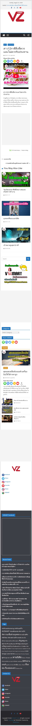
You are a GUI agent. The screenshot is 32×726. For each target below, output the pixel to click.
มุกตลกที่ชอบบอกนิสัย (11, 218)
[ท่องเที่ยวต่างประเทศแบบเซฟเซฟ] (7, 410)
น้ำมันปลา (24, 657)
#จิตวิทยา (5, 638)
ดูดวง (5, 44)
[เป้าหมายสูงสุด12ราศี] (16, 229)
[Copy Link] (14, 61)
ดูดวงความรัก (9, 657)
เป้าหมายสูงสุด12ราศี (11, 245)
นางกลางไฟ (7, 159)
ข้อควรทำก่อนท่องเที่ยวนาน (21, 400)
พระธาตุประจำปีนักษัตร (12, 661)
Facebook (7, 474)
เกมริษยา (20, 664)
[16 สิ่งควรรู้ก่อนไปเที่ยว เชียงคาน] (7, 419)
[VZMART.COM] (4, 35)
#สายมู (18, 644)
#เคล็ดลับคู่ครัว (24, 644)
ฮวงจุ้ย (16, 665)
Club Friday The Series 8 (7, 651)
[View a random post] (28, 35)
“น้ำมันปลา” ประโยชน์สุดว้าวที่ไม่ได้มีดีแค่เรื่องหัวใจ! (15, 610)
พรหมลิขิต (6, 661)
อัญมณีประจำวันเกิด (10, 664)
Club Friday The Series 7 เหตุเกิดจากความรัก (21, 648)
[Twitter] (11, 61)
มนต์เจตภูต (20, 661)
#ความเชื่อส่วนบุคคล (10, 634)
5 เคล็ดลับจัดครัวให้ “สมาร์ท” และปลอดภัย (12, 570)
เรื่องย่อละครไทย (19, 668)
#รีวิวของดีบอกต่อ (10, 644)
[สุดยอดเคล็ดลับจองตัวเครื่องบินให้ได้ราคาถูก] (16, 358)
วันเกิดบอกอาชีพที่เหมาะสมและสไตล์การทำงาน (14, 191)
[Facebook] (8, 61)
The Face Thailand (25, 654)
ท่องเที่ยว (5, 368)
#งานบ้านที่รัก (24, 634)
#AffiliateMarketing (8, 628)
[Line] (5, 61)
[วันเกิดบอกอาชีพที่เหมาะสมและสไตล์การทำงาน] (16, 173)
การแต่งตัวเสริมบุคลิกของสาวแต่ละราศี (17, 163)
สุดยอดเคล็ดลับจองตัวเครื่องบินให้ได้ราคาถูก (15, 373)
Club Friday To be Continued (18, 651)
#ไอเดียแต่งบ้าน (16, 646)
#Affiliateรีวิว (19, 628)
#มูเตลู (22, 640)
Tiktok (6, 489)
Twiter (6, 478)
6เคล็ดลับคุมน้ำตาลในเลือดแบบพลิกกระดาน (13, 618)
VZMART (7, 492)
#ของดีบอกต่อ (14, 631)
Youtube (7, 485)
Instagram (7, 481)
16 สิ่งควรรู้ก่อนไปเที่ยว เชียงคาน (19, 417)
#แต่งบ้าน (9, 646)
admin (13, 55)
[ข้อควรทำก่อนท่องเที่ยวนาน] (7, 401)
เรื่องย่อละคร (10, 668)
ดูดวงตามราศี (10, 44)
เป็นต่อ (23, 664)
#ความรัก (22, 631)
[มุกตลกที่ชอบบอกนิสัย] (16, 202)
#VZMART (6, 631)
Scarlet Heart (18, 654)
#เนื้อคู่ (4, 646)
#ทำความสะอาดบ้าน (7, 641)
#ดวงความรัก (12, 637)
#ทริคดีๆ (19, 637)
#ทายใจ (24, 637)
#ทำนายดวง (15, 641)
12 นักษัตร (23, 646)
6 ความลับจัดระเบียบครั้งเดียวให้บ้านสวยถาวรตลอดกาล (16, 573)
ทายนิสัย (17, 657)
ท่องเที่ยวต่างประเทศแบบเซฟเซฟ (21, 409)
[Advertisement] (16, 129)
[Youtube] (17, 61)
